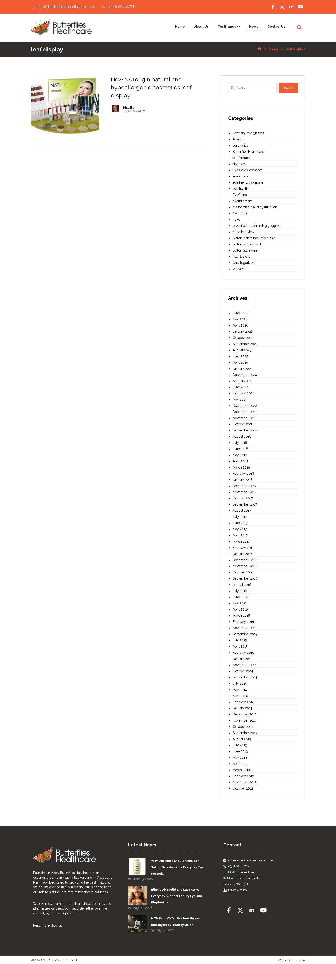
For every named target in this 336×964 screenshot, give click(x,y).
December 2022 (245, 405)
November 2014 (244, 665)
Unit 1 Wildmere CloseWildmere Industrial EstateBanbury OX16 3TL (241, 878)
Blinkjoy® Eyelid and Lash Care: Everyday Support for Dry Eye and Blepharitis (176, 896)
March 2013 (241, 770)
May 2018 (240, 455)
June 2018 (240, 449)
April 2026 (240, 325)
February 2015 (243, 652)
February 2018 (243, 473)
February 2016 (243, 622)
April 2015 (240, 646)
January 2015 (242, 659)
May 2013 (240, 757)
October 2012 (243, 788)
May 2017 (240, 529)
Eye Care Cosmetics (248, 170)
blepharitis (240, 145)
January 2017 (242, 554)
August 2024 (242, 381)
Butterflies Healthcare (248, 151)
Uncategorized (244, 263)
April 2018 (240, 461)
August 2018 (242, 436)
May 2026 (240, 319)
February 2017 (243, 547)
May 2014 (240, 689)
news (236, 219)
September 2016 (245, 578)
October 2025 (243, 338)
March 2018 (241, 467)
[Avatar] (115, 108)
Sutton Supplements (248, 244)
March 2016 (241, 615)
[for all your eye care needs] (61, 27)
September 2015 (245, 634)
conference (241, 158)
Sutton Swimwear (245, 250)
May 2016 (240, 603)
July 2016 (240, 591)
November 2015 (244, 628)
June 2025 (240, 356)
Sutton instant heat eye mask (254, 238)
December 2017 (244, 486)
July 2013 (240, 745)
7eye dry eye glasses (248, 133)
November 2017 (244, 492)
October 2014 (243, 671)
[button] (273, 6)
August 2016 (242, 584)
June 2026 (240, 313)
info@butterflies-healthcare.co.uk (250, 860)
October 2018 (243, 424)
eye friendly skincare (248, 182)
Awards (238, 139)
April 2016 (240, 609)
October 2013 (243, 726)
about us (56, 925)
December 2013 (244, 714)
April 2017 (240, 535)
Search (288, 87)
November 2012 (244, 782)
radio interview (243, 232)
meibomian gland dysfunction (255, 207)
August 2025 (242, 350)
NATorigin (240, 213)
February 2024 (243, 393)
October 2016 (243, 572)
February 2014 (243, 702)
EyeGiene (240, 195)
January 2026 (243, 331)
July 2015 (240, 640)
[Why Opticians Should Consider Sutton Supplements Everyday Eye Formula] (137, 866)
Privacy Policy (237, 890)
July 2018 (240, 443)
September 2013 (245, 733)
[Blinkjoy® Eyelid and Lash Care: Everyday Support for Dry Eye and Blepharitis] (137, 895)
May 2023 (240, 399)
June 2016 (240, 597)
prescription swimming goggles (256, 226)
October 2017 (243, 498)
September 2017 (245, 504)
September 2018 (245, 430)
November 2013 (244, 720)
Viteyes (238, 269)
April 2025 (240, 362)
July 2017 (240, 517)
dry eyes (239, 164)
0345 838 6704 (239, 866)
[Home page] (259, 48)
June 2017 (240, 523)
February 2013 (243, 776)
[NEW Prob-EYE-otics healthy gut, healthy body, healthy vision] (137, 924)
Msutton (129, 107)
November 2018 (245, 418)
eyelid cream (242, 201)
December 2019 (244, 412)
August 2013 (242, 739)
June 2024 (240, 387)
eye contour (242, 176)
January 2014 (242, 708)
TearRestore (241, 256)
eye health (240, 188)
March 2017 (241, 541)
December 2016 (245, 560)
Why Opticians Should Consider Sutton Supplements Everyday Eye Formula (177, 867)
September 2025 (245, 344)
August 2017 (242, 510)
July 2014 (240, 683)
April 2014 (240, 696)
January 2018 (242, 480)
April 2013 (240, 764)
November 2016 (245, 566)
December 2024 (245, 375)
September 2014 (245, 677)
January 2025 (242, 368)
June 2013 (240, 751)
